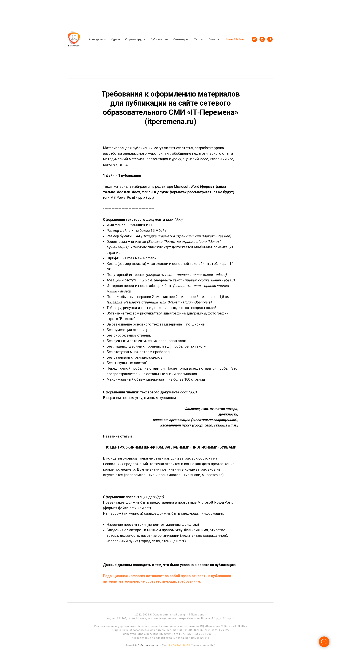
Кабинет (240, 39)
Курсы (115, 39)
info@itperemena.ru (148, 645)
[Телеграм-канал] (270, 39)
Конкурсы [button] (95, 39)
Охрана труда (135, 39)
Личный (230, 39)
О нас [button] (213, 39)
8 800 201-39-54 (179, 645)
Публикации (159, 39)
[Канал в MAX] (262, 39)
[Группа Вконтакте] (254, 39)
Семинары (180, 39)
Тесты (198, 39)
